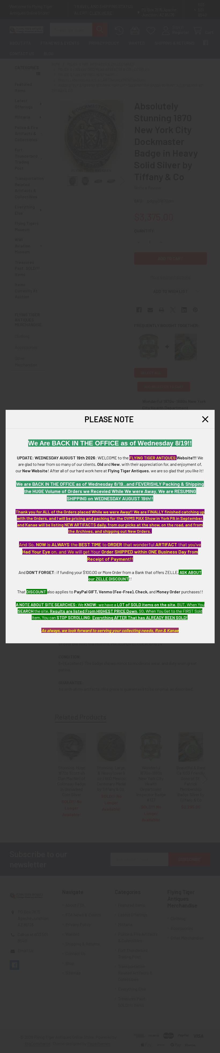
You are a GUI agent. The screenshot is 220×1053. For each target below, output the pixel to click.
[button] (205, 419)
